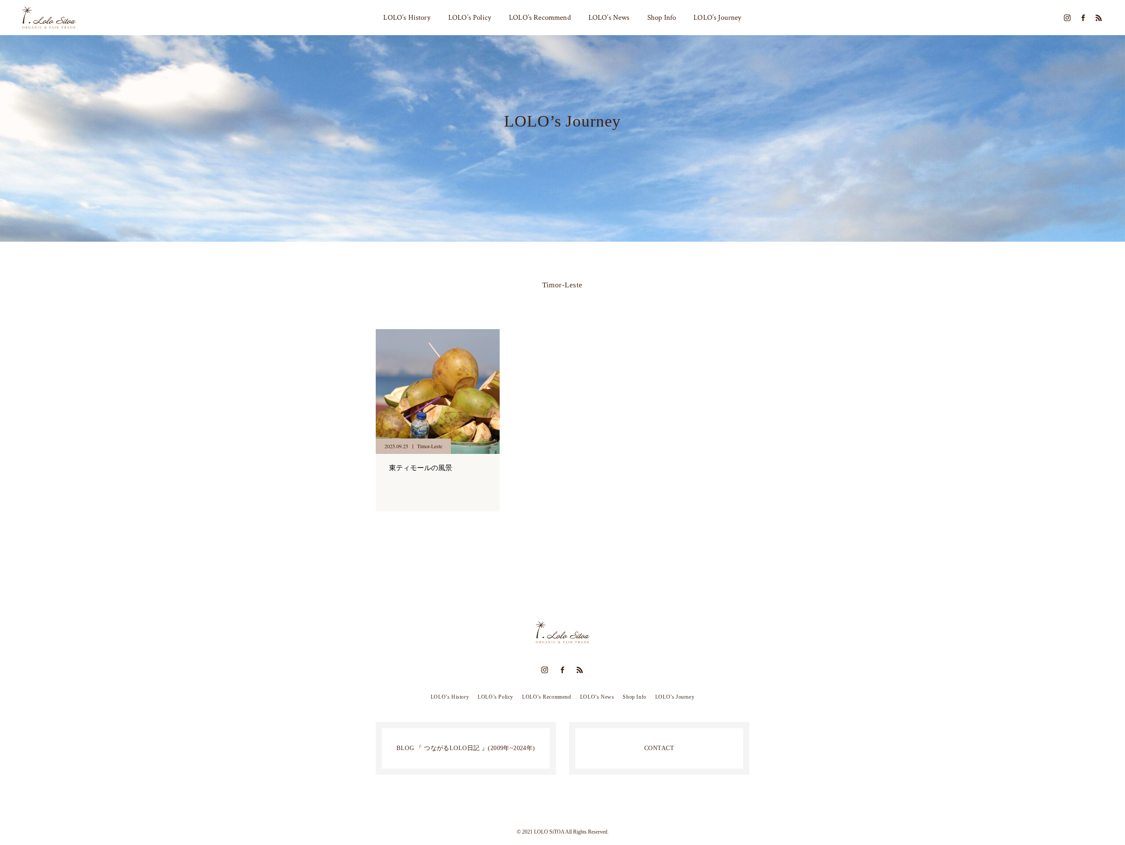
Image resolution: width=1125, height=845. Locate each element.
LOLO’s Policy (469, 17)
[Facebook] (1082, 17)
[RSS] (1098, 17)
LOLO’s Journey (717, 17)
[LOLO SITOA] (49, 18)
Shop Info (661, 17)
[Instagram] (1067, 17)
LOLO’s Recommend (540, 17)
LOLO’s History (406, 17)
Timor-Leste (429, 446)
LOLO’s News (609, 17)
